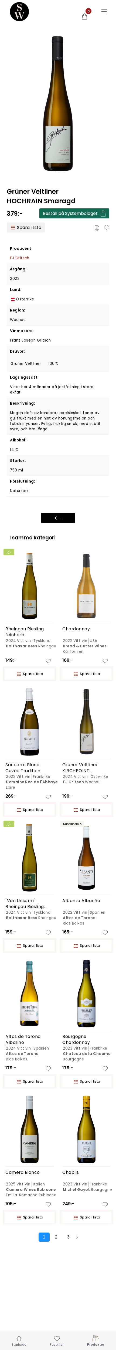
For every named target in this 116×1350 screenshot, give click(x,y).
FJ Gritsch (19, 258)
